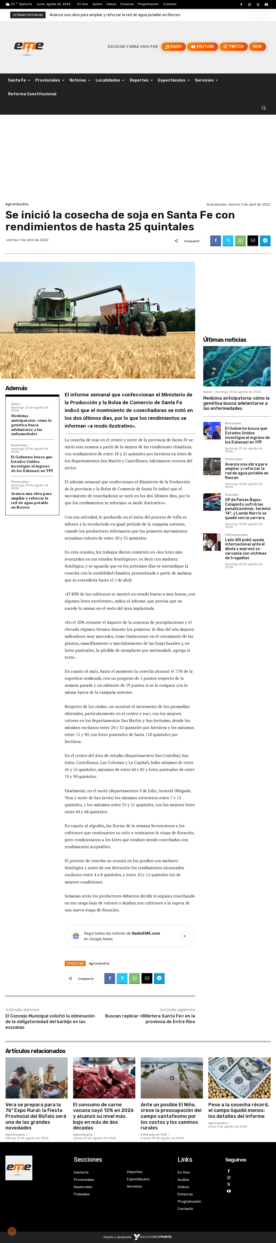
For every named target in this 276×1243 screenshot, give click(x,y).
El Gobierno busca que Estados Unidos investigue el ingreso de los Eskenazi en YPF (32, 463)
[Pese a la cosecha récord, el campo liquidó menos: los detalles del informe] (239, 1077)
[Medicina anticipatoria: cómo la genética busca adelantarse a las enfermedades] (237, 366)
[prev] (253, 15)
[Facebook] (241, 5)
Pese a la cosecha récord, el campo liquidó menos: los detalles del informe (238, 1110)
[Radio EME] (28, 46)
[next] (262, 15)
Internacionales (236, 535)
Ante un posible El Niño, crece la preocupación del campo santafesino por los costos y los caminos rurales (171, 1116)
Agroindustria (16, 204)
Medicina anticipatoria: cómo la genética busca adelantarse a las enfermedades (31, 424)
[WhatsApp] (240, 240)
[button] (264, 108)
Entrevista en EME (154, 1134)
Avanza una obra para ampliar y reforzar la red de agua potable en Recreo (31, 500)
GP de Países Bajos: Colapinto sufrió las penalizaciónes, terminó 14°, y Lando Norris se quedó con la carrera (248, 509)
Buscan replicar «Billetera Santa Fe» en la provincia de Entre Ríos (150, 1018)
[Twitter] (258, 5)
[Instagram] (249, 5)
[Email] (252, 240)
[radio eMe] (35, 1168)
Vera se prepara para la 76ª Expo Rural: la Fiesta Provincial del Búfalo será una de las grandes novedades (35, 1116)
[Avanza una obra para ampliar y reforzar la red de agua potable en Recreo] (212, 466)
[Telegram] (265, 240)
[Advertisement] (138, 160)
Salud (15, 404)
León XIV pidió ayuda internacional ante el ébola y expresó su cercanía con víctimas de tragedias (246, 549)
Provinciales (20, 481)
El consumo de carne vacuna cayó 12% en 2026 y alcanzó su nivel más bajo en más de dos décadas (103, 1116)
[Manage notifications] (12, 1231)
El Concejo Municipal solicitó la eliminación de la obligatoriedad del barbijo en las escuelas (50, 1021)
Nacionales (19, 445)
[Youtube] (266, 5)
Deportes (231, 495)
